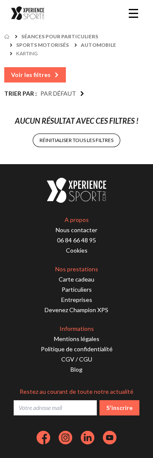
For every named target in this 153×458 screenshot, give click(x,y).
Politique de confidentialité (77, 349)
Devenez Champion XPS (76, 309)
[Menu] (133, 13)
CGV (67, 359)
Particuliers (77, 289)
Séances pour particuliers (59, 36)
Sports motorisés (42, 45)
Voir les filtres (31, 74)
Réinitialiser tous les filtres (76, 140)
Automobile (98, 45)
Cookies (77, 250)
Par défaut (58, 93)
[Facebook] (43, 437)
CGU (85, 359)
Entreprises (76, 299)
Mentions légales (76, 338)
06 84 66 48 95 (76, 240)
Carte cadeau (76, 279)
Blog (76, 369)
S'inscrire (119, 407)
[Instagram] (65, 437)
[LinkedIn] (87, 437)
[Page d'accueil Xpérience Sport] (27, 13)
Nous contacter (76, 229)
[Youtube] (109, 437)
